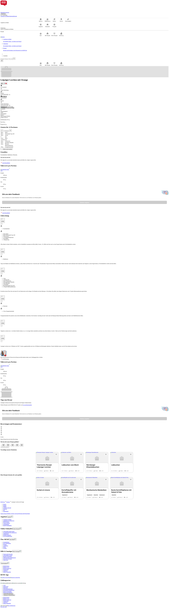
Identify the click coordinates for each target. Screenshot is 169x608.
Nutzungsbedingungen (8, 588)
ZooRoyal (5, 570)
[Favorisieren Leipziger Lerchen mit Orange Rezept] (5, 84)
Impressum (5, 587)
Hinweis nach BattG (7, 591)
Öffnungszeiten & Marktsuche (9, 557)
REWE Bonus (6, 521)
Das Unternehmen (7, 543)
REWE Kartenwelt (7, 568)
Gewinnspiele (6, 524)
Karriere (5, 544)
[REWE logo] (3, 37)
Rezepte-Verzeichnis (7, 556)
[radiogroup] (84, 445)
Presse (4, 547)
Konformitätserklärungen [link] (8, 593)
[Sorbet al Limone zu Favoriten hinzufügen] (56, 479)
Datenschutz (5, 586)
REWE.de (3, 502)
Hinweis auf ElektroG (7, 592)
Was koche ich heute (7, 558)
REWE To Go (6, 567)
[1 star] (3, 445)
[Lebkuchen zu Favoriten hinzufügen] (130, 454)
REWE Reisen (6, 566)
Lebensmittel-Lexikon (7, 555)
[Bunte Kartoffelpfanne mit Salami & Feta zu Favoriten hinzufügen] (130, 479)
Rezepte (8, 502)
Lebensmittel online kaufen (8, 531)
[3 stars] (12, 445)
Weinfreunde (6, 569)
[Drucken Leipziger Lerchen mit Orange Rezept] (2, 84)
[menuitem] (40, 20)
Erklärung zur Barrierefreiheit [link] (9, 595)
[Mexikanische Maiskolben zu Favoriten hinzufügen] (105, 479)
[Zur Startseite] (5, 8)
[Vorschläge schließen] (2, 61)
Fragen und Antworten (8, 554)
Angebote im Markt (7, 519)
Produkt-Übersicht (7, 535)
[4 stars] (17, 445)
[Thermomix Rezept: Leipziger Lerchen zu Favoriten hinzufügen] (56, 454)
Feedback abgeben (84, 202)
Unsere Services (6, 523)
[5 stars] (21, 445)
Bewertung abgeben (5, 447)
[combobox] (7, 59)
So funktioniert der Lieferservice (10, 532)
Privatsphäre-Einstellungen (8, 590)
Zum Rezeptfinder (6, 162)
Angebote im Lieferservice (8, 520)
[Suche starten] (14, 59)
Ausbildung (5, 545)
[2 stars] (8, 445)
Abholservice (6, 533)
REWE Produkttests (7, 525)
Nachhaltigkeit (6, 542)
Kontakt (5, 548)
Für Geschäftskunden (7, 536)
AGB (4, 585)
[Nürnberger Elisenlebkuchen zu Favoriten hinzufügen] (105, 454)
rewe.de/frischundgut (27, 405)
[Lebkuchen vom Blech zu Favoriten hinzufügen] (81, 454)
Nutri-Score (5, 560)
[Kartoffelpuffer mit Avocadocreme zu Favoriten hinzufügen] (81, 479)
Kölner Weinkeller (7, 572)
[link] (85, 40)
